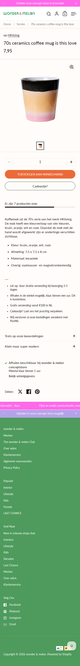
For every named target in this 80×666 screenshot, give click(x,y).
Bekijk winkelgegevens (22, 376)
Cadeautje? (40, 186)
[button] (71, 162)
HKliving (13, 35)
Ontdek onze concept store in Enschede (40, 3)
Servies (21, 24)
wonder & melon (36, 654)
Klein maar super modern (22, 346)
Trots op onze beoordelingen (24, 336)
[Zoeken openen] (49, 14)
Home (7, 24)
